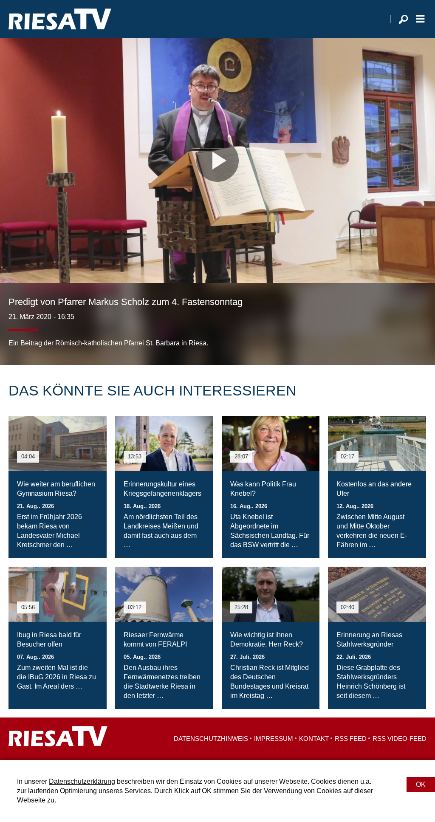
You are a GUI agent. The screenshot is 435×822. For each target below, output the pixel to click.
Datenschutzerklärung (82, 781)
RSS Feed (351, 738)
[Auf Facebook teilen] (365, 330)
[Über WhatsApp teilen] (401, 330)
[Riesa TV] (59, 19)
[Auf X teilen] (382, 330)
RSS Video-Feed (400, 738)
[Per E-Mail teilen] (418, 330)
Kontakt (314, 738)
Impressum (273, 738)
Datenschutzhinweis (211, 738)
